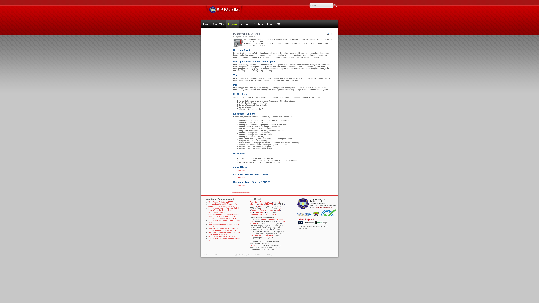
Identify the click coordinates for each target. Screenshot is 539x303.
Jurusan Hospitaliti (248, 37)
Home (205, 24)
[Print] (331, 34)
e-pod (277, 210)
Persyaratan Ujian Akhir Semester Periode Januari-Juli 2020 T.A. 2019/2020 (224, 205)
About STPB (218, 24)
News (269, 24)
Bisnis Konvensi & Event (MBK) (262, 236)
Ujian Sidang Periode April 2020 (220, 202)
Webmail (254, 210)
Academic (245, 24)
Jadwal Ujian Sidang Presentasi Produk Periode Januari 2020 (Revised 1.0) (223, 229)
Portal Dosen (260, 212)
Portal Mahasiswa (267, 210)
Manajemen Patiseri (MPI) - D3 (249, 33)
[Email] (328, 34)
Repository (254, 202)
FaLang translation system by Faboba (241, 192)
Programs (232, 24)
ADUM (260, 204)
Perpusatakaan (266, 202)
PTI (256, 206)
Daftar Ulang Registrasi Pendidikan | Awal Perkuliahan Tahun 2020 (224, 233)
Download (241, 170)
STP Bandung (255, 245)
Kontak (281, 208)
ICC (261, 206)
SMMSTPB (269, 204)
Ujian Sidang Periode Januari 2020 (221, 236)
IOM (278, 24)
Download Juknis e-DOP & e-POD (263, 214)
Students (258, 24)
